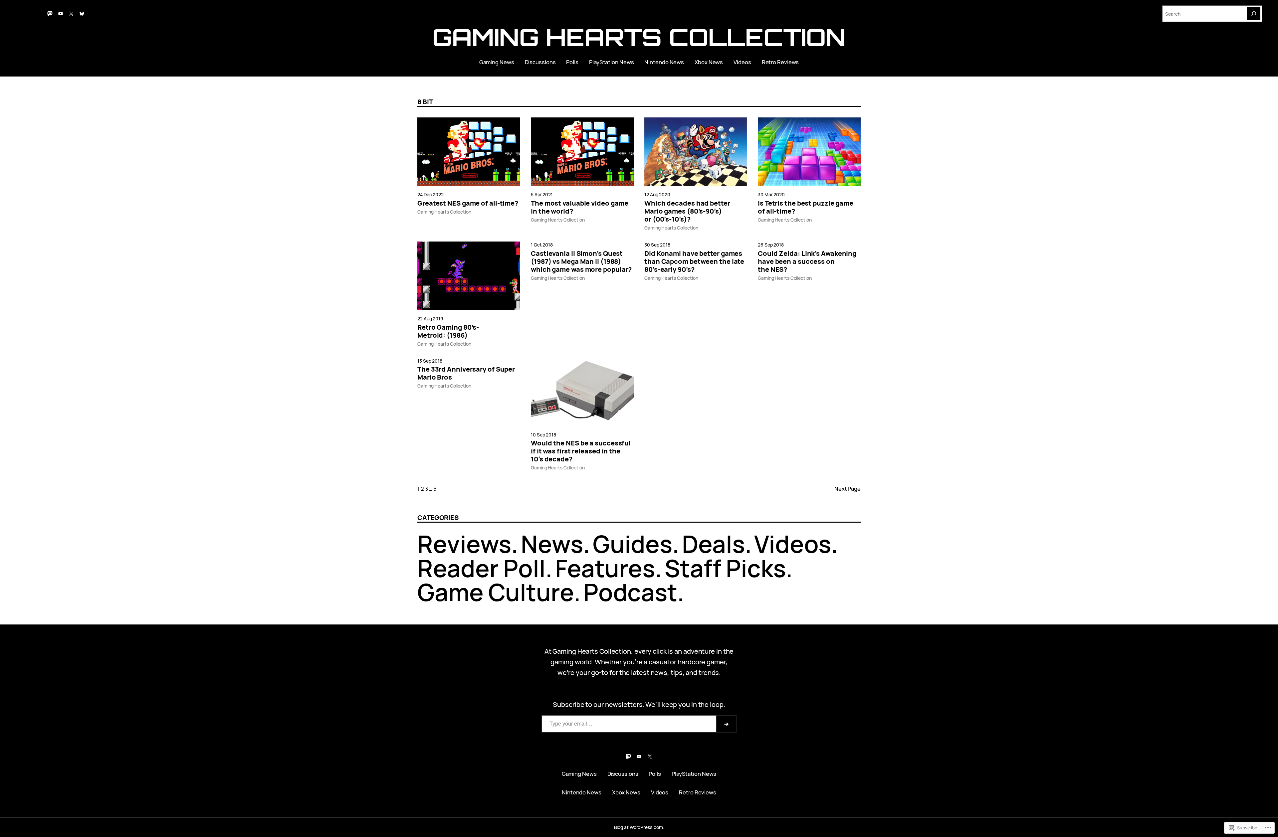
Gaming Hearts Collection (639, 37)
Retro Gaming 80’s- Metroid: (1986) (448, 331)
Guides (632, 544)
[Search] (1253, 13)
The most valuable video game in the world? (579, 207)
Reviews (464, 544)
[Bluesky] (82, 13)
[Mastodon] (50, 13)
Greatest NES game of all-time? (467, 203)
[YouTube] (60, 13)
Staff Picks (725, 568)
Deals (713, 544)
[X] (71, 13)
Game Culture (495, 592)
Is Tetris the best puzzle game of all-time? (805, 207)
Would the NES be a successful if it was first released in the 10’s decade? (581, 451)
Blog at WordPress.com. (639, 827)
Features (605, 568)
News (552, 544)
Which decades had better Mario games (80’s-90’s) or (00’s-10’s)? (687, 211)
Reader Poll (481, 568)
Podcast (630, 592)
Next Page (847, 488)
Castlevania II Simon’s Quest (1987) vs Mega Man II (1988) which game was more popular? (581, 261)
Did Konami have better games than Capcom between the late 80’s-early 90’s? (694, 261)
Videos (792, 544)
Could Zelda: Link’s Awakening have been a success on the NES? (807, 261)
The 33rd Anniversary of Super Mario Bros (466, 373)
